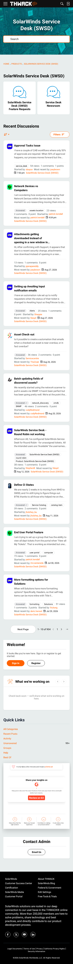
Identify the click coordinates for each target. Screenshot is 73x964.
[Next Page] (61, 629)
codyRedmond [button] (32, 410)
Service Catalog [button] (39, 505)
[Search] (62, 3)
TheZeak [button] (34, 362)
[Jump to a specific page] (67, 629)
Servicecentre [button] (32, 358)
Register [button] (36, 663)
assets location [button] (36, 210)
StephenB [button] (30, 468)
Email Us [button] (36, 852)
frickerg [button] (53, 607)
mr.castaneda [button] (36, 563)
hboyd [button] (33, 318)
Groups (7, 748)
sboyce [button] (29, 169)
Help (5, 752)
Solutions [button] (48, 604)
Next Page (23, 629)
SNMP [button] (19, 406)
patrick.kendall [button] (56, 214)
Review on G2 (36, 797)
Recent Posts (10, 733)
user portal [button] (34, 552)
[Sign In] (68, 3)
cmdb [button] (56, 403)
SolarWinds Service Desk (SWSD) (42, 173)
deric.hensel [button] (36, 611)
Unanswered (36, 743)
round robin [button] (21, 458)
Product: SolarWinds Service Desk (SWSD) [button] (35, 461)
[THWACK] (24, 4)
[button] (9, 146)
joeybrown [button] (55, 169)
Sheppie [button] (38, 314)
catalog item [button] (56, 505)
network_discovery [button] (40, 403)
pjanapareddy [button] (32, 266)
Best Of (7, 757)
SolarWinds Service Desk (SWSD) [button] (44, 454)
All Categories (10, 729)
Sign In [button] (15, 663)
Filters (56, 134)
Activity (7, 738)
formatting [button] (34, 604)
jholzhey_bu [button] (31, 512)
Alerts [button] (32, 311)
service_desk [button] (21, 166)
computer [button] (48, 552)
